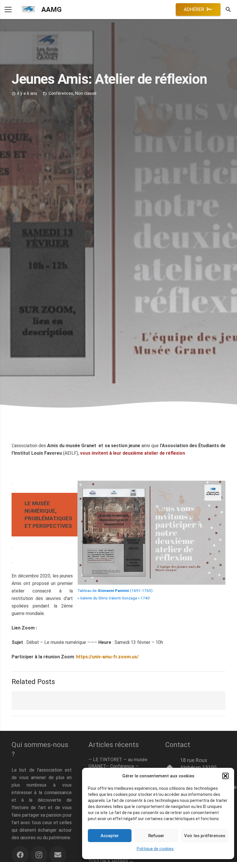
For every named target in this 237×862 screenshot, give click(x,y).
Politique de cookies (155, 848)
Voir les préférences (204, 835)
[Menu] (8, 9)
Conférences (61, 93)
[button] (225, 776)
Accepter (110, 835)
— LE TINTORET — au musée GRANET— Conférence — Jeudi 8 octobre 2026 (117, 766)
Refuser (156, 835)
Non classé (86, 93)
